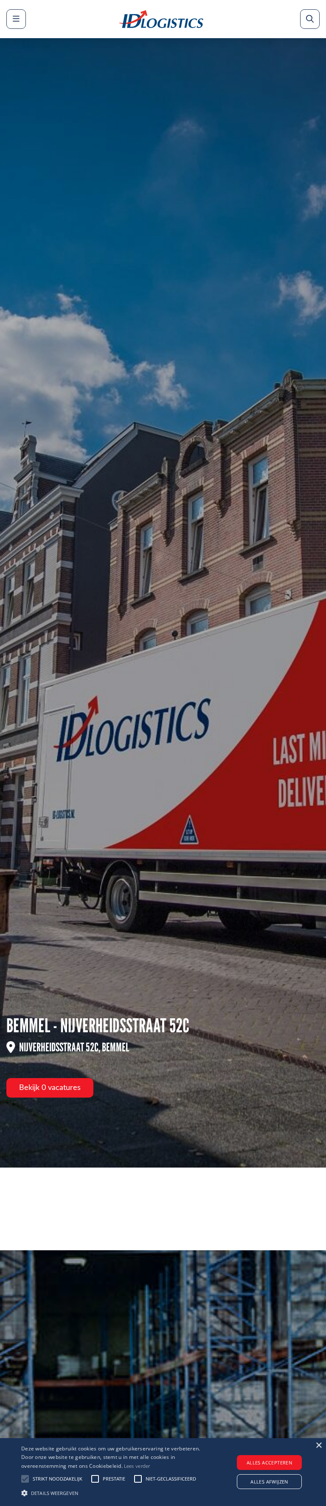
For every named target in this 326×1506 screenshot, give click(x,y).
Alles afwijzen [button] (269, 1481)
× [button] (318, 1445)
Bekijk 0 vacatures (50, 1088)
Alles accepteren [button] (269, 1462)
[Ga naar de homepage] (161, 19)
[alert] (163, 1472)
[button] (113, 1492)
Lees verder (137, 1466)
